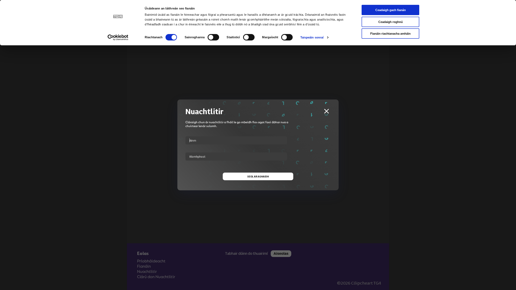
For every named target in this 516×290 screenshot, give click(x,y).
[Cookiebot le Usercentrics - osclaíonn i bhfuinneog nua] (118, 37)
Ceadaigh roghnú (390, 22)
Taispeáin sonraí (312, 37)
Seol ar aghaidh (258, 176)
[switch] (213, 37)
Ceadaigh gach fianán (390, 10)
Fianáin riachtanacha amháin (390, 33)
